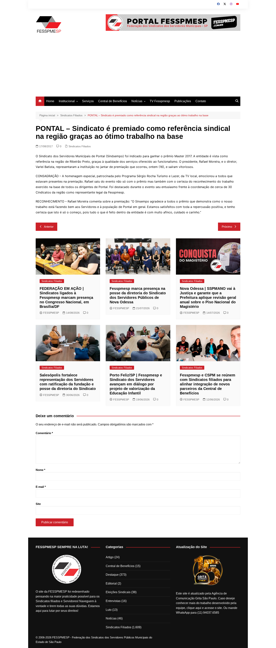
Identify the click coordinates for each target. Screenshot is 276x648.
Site (38, 503)
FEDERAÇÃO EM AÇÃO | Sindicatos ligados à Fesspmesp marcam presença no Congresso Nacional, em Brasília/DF (66, 297)
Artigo (110, 557)
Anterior (49, 226)
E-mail (41, 486)
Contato (200, 101)
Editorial (111, 583)
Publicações (182, 101)
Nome (40, 469)
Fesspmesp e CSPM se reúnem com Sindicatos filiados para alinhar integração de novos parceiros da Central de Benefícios (207, 384)
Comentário (44, 433)
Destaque (112, 574)
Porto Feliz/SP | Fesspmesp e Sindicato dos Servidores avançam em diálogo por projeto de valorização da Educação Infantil (136, 384)
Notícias (136, 101)
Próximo (227, 226)
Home (50, 101)
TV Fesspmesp (160, 101)
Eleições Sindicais (118, 592)
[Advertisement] (138, 68)
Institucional (67, 101)
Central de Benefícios (112, 101)
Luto (109, 609)
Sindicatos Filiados (80, 146)
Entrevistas (113, 601)
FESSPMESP (51, 312)
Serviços (88, 101)
